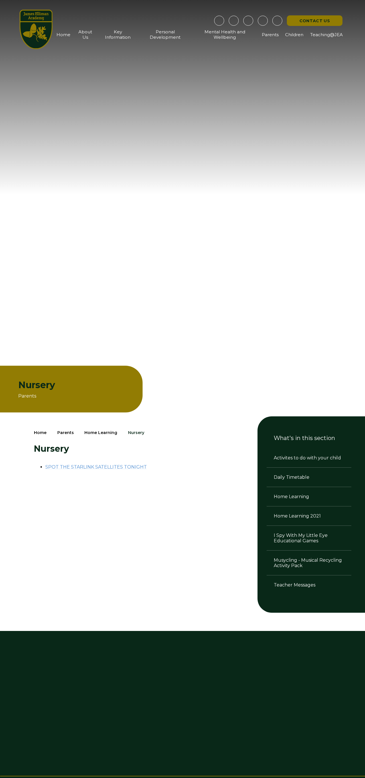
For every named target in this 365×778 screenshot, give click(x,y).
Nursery (136, 432)
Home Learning (100, 432)
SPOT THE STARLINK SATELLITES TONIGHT (96, 467)
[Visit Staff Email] (233, 20)
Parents (65, 432)
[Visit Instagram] (248, 20)
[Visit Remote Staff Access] (219, 20)
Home (40, 432)
